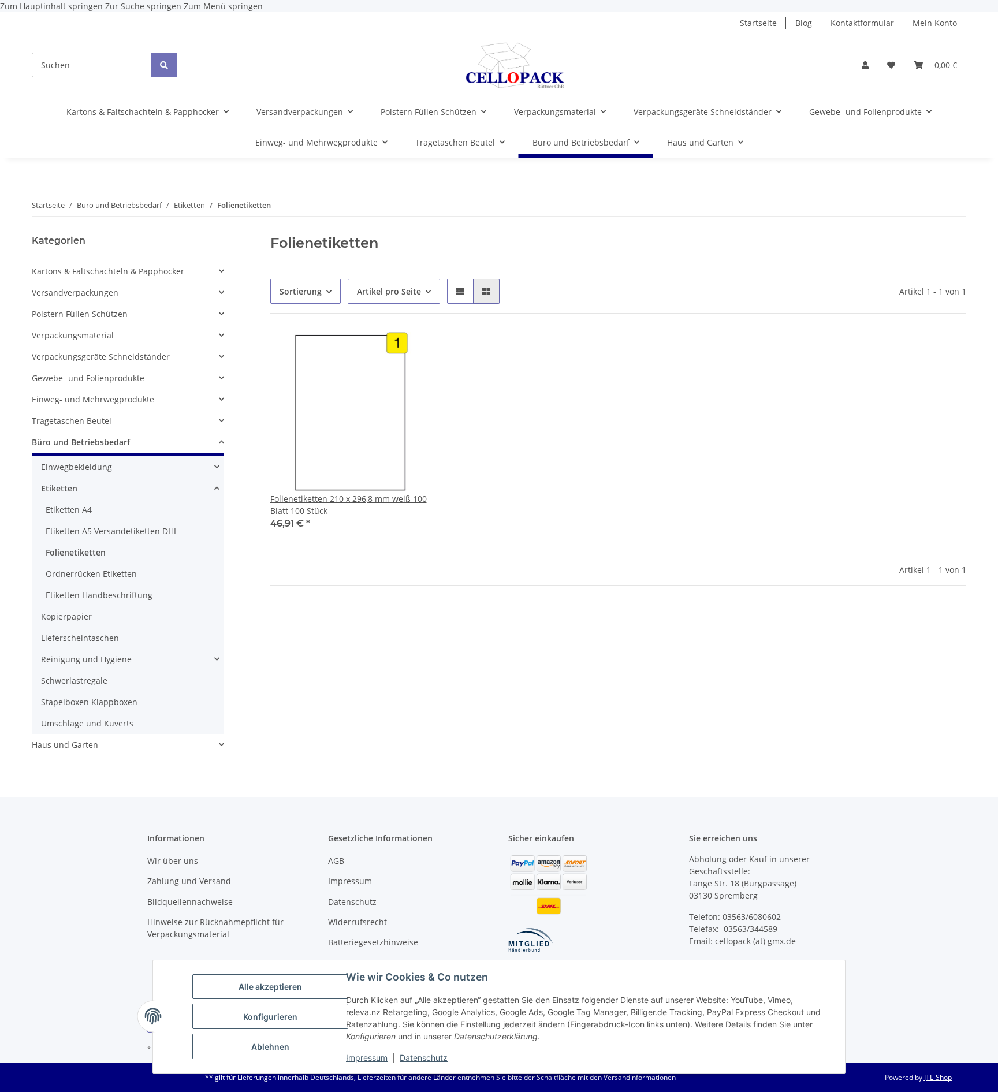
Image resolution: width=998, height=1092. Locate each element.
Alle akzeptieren (270, 987)
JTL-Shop (938, 1077)
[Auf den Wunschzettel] (410, 351)
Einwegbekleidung (76, 466)
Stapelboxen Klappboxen (89, 701)
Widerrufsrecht (357, 921)
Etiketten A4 (69, 509)
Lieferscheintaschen (80, 637)
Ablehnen (270, 1047)
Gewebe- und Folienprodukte (88, 377)
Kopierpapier (66, 616)
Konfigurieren (270, 1017)
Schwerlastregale (74, 680)
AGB (336, 860)
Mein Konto (935, 22)
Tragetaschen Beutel (71, 420)
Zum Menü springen (223, 6)
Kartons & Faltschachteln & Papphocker (108, 271)
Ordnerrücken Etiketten (91, 573)
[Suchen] (164, 65)
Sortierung (301, 291)
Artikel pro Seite (389, 291)
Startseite (758, 22)
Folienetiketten (76, 552)
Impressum (367, 1058)
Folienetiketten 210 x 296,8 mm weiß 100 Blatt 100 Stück (348, 504)
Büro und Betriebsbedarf (81, 442)
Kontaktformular (862, 22)
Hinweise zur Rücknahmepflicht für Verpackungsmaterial (215, 928)
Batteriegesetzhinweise (373, 942)
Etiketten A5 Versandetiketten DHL (112, 530)
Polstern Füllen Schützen (80, 313)
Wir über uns (172, 860)
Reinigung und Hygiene (86, 659)
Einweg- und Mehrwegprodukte (93, 399)
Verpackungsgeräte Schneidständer (101, 356)
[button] (865, 65)
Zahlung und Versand (189, 880)
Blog (803, 22)
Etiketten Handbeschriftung (99, 595)
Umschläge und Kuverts (87, 723)
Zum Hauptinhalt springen (52, 6)
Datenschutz (424, 1058)
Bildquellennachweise (190, 901)
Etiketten (59, 488)
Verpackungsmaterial (73, 335)
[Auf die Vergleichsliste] (380, 351)
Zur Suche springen (144, 6)
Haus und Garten (65, 744)
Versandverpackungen (75, 292)
